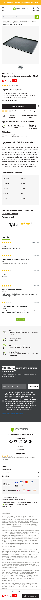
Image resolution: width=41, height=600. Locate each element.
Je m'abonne (33, 386)
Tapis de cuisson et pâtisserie (11, 23)
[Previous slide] (15, 67)
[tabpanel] (20, 282)
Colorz (11, 506)
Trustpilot (20, 449)
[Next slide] (25, 67)
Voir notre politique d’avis (10, 213)
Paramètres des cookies (9, 497)
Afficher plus (20, 319)
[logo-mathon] (20, 9)
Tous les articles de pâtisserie (28, 21)
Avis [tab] (5, 237)
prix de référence (33, 554)
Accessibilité (9, 504)
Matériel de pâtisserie (13, 21)
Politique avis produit (8, 502)
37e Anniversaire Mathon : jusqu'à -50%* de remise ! (20, 2)
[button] (37, 9)
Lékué (3, 73)
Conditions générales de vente (27, 502)
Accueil (4, 21)
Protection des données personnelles (13, 500)
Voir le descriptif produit (9, 100)
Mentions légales (22, 504)
